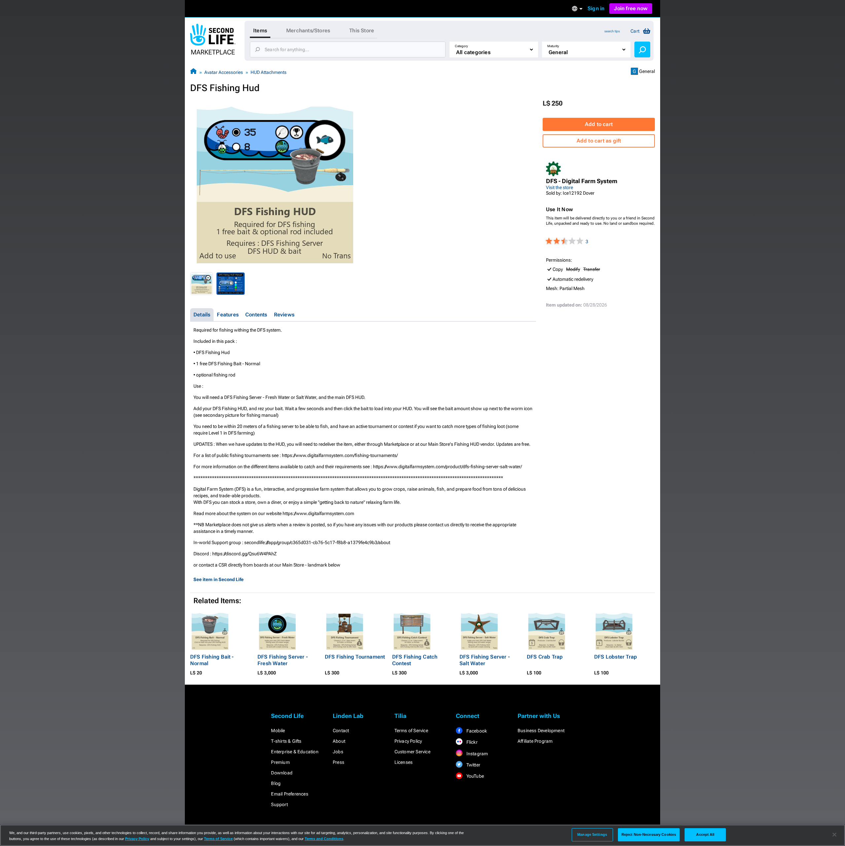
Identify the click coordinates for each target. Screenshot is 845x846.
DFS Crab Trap (545, 657)
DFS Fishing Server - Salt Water (484, 660)
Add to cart (599, 124)
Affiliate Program (535, 741)
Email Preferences (289, 794)
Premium (280, 762)
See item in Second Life (218, 579)
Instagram (476, 753)
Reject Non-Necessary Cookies (649, 834)
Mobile (278, 730)
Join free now (631, 8)
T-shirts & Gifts (286, 741)
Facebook (476, 730)
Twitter (472, 764)
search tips (612, 31)
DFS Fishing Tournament (355, 657)
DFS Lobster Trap (615, 657)
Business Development (541, 730)
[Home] (193, 72)
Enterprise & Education (294, 751)
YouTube (474, 776)
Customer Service (412, 751)
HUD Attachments (269, 72)
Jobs (338, 751)
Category (461, 46)
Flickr (471, 742)
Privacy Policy (408, 741)
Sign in (596, 8)
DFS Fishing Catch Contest (414, 660)
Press (338, 762)
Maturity (553, 46)
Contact (341, 730)
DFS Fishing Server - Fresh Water (282, 660)
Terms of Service (411, 730)
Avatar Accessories (223, 72)
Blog (276, 783)
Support (279, 804)
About (339, 741)
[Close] (834, 835)
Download (281, 772)
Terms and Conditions (324, 839)
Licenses (403, 762)
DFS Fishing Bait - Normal (212, 660)
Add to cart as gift (599, 141)
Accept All (705, 834)
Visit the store (559, 187)
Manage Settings (592, 834)
